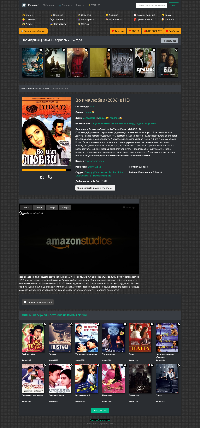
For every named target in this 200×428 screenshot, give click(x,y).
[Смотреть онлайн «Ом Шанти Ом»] (33, 337)
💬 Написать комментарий (38, 302)
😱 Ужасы (27, 24)
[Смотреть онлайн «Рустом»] (60, 337)
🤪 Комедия (28, 19)
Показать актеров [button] (94, 161)
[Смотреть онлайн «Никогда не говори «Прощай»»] (167, 337)
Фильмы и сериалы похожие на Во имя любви (54, 315)
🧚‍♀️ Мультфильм (114, 19)
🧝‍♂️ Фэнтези (84, 24)
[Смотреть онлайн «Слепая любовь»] (60, 378)
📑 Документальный (143, 15)
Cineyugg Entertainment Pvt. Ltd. (100, 172)
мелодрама (89, 117)
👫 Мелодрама (86, 19)
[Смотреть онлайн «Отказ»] (167, 378)
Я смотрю (130, 207)
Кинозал (33, 5)
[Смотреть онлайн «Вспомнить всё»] (86, 378)
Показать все (169, 40)
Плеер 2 (39, 207)
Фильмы (119, 123)
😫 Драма (166, 15)
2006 (92, 106)
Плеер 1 (26, 207)
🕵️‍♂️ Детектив (84, 15)
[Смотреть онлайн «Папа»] (140, 337)
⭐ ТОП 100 (94, 5)
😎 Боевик (27, 15)
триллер (114, 117)
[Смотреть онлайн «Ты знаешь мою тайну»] (86, 337)
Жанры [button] (80, 5)
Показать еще (100, 410)
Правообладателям (100, 420)
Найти (174, 5)
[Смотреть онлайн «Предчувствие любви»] (33, 378)
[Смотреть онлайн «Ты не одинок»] (113, 337)
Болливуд (129, 123)
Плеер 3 (52, 207)
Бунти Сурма (94, 166)
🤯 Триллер (167, 19)
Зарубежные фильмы (102, 123)
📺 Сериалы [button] (65, 5)
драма (102, 117)
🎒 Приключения (143, 19)
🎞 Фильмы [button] (49, 5)
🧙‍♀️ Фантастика (58, 24)
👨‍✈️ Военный (56, 15)
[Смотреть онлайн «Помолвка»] (113, 378)
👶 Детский (112, 15)
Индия (87, 112)
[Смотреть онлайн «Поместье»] (140, 378)
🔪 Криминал (57, 19)
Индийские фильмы (145, 123)
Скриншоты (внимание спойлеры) (95, 188)
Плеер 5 (65, 207)
